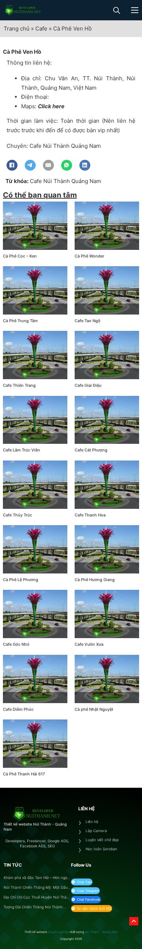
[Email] (48, 165)
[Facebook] (12, 165)
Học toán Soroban (101, 849)
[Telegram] (30, 165)
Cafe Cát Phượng (91, 450)
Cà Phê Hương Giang (95, 579)
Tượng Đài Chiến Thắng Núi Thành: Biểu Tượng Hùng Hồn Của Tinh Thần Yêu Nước (35, 907)
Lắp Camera (96, 830)
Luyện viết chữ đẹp (102, 840)
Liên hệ (92, 821)
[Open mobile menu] (134, 10)
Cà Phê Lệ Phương (20, 579)
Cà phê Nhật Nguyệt (94, 709)
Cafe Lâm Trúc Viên (21, 450)
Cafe (41, 28)
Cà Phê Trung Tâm (20, 320)
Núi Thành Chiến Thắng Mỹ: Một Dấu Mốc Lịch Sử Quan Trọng (36, 887)
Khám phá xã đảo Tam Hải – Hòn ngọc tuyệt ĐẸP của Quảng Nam (37, 877)
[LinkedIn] (84, 165)
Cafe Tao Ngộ (87, 320)
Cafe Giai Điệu (88, 385)
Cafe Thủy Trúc (17, 515)
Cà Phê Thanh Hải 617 (24, 773)
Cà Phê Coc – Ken (20, 256)
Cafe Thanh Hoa (90, 515)
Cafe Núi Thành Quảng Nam (65, 181)
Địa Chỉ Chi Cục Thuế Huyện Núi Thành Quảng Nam (37, 897)
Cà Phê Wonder (89, 256)
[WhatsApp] (66, 165)
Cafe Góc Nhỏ (16, 644)
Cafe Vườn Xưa (89, 644)
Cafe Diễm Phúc (18, 709)
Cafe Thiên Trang (19, 385)
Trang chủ (16, 28)
